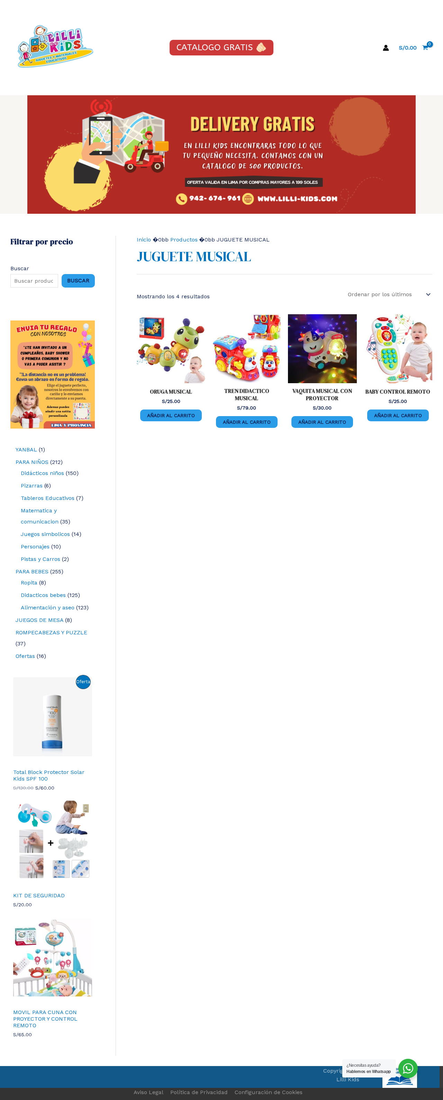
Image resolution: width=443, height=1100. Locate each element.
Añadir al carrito (171, 415)
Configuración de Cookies (268, 1092)
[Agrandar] (85, 329)
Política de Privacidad (199, 1092)
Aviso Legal (148, 1092)
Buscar (19, 268)
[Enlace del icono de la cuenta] (386, 48)
